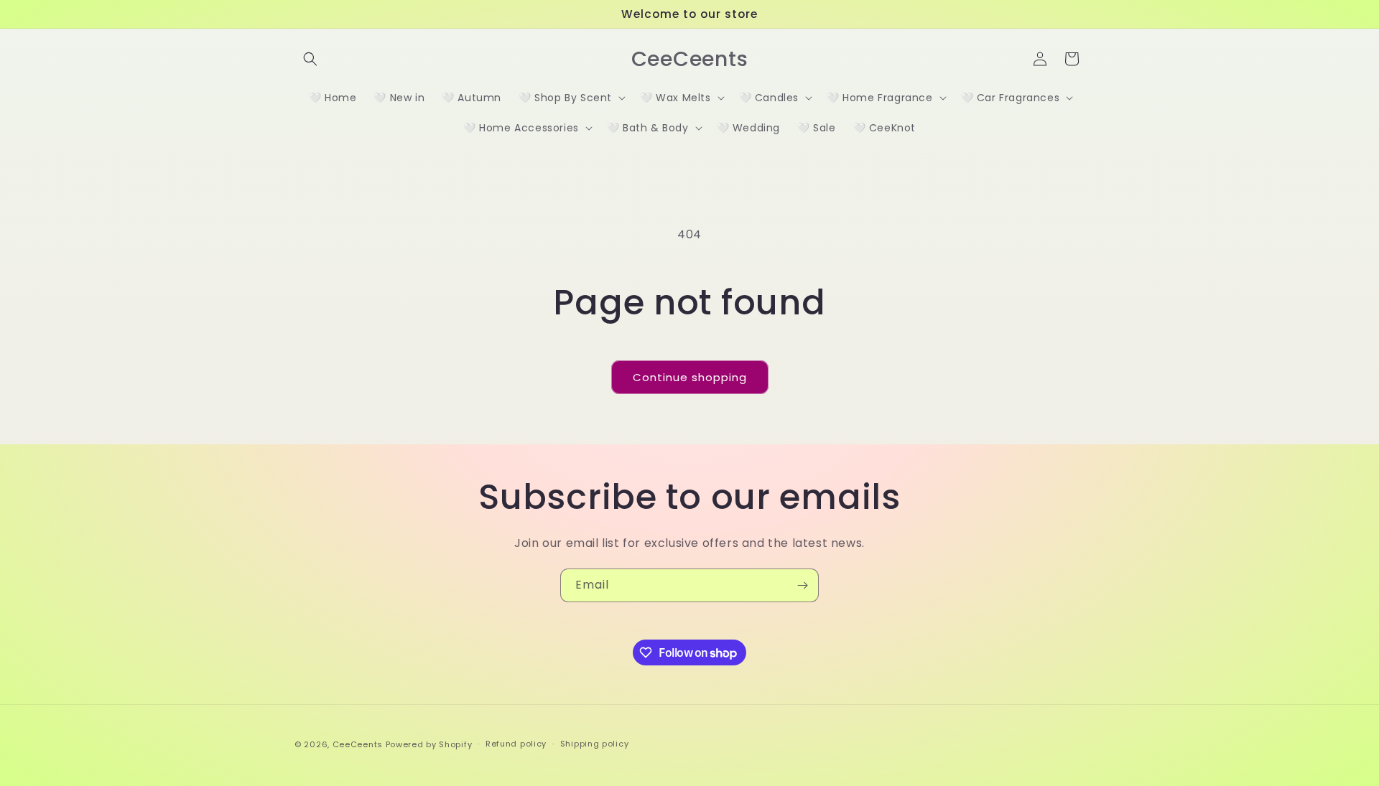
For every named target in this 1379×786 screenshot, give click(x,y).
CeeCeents (358, 744)
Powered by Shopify (429, 744)
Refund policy (516, 744)
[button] (310, 59)
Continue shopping (690, 377)
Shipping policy (594, 744)
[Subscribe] (802, 585)
